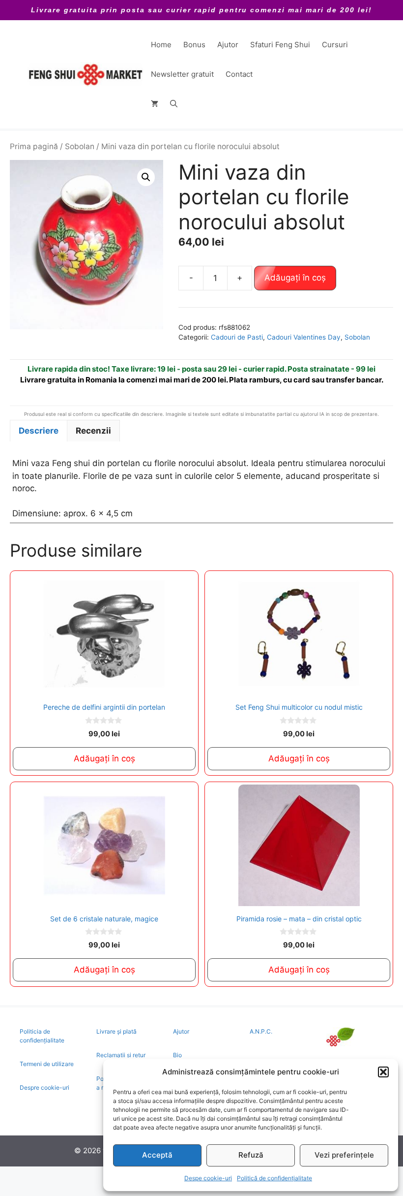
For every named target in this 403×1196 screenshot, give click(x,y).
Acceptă (157, 1155)
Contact (239, 74)
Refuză (250, 1155)
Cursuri (335, 44)
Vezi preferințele (344, 1155)
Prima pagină (34, 146)
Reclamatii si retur (120, 1055)
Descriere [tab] (38, 431)
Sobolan (79, 146)
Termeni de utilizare (47, 1064)
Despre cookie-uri (44, 1087)
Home (161, 44)
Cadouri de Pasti (237, 337)
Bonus (194, 44)
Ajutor (227, 44)
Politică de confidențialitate (274, 1178)
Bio (177, 1055)
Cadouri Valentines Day (304, 337)
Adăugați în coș (295, 278)
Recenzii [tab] (93, 431)
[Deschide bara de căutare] (173, 104)
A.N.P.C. (261, 1031)
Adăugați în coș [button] (104, 758)
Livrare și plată (116, 1031)
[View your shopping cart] (154, 104)
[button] (383, 1072)
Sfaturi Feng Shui (280, 44)
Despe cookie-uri (208, 1178)
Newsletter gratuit (182, 74)
